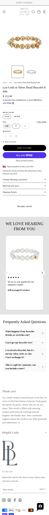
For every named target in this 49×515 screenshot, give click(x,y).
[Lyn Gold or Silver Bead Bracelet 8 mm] (18, 72)
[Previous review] (7, 272)
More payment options (24, 160)
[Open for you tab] (40, 506)
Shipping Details (10, 192)
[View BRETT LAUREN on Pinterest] (20, 500)
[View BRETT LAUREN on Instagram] (3, 500)
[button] (33, 12)
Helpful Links (10, 432)
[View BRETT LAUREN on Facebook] (14, 500)
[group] (24, 2)
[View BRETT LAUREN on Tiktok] (9, 500)
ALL (10, 83)
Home (5, 83)
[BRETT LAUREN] (25, 12)
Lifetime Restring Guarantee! (15, 179)
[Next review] (42, 272)
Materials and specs (11, 186)
